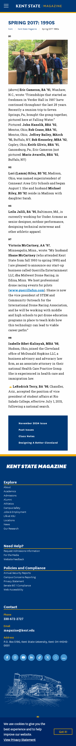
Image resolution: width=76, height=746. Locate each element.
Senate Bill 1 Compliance (17, 585)
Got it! (63, 731)
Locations (9, 520)
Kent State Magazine (27, 28)
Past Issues (26, 429)
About (7, 487)
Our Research (11, 528)
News (7, 524)
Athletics (9, 503)
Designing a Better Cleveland (38, 442)
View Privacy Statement (20, 739)
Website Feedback (14, 559)
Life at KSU (9, 516)
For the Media (11, 555)
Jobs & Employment (15, 512)
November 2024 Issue (33, 423)
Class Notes (27, 436)
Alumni (8, 499)
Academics (10, 491)
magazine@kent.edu (19, 630)
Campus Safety (12, 508)
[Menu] (6, 6)
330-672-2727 (13, 619)
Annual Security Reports (17, 573)
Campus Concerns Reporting (20, 577)
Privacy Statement (14, 581)
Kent (10, 28)
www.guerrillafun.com (26, 290)
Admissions (10, 495)
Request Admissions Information (22, 551)
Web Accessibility (13, 589)
